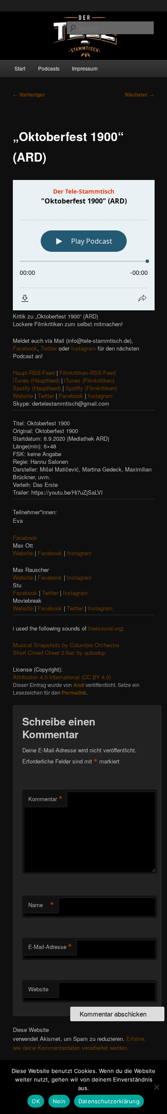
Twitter (48, 348)
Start (20, 68)
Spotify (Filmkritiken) (90, 388)
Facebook (25, 348)
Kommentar (45, 799)
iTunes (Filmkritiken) (88, 380)
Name (41, 905)
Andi (78, 685)
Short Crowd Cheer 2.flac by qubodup (59, 652)
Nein (59, 1101)
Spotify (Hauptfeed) (37, 388)
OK (36, 1101)
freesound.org (104, 628)
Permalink (74, 692)
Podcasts (49, 68)
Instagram (82, 348)
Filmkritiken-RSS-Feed (87, 372)
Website (23, 396)
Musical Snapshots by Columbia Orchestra (66, 645)
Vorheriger (29, 94)
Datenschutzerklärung (109, 1101)
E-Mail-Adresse (50, 947)
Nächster (139, 94)
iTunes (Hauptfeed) (36, 380)
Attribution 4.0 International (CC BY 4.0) (62, 677)
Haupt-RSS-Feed (34, 372)
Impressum (85, 68)
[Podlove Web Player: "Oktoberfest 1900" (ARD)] (84, 245)
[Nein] (156, 1087)
